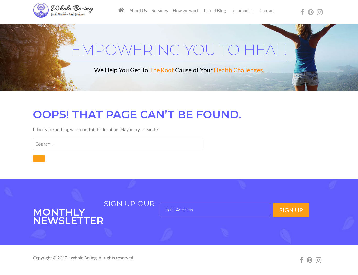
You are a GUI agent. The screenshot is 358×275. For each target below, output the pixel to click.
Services (160, 10)
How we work (186, 10)
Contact (267, 10)
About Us (138, 10)
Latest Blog (215, 10)
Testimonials (242, 10)
